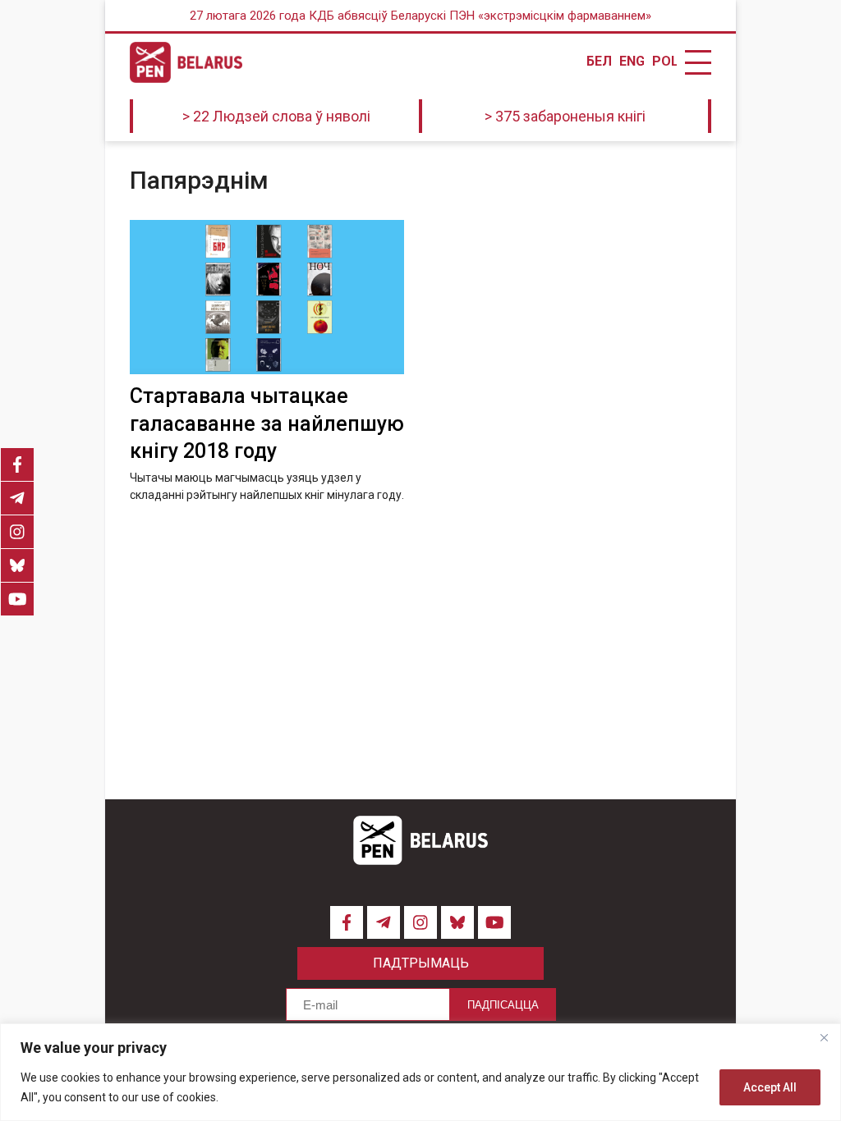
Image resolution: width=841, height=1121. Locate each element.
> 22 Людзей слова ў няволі (276, 116)
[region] (420, 1072)
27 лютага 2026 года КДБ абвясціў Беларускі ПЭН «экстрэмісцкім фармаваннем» (420, 15)
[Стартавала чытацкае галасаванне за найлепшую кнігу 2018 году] (267, 297)
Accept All (770, 1087)
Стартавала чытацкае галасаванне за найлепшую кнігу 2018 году (267, 424)
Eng (631, 61)
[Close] (824, 1037)
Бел (598, 61)
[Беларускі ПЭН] (186, 62)
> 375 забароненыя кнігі (565, 116)
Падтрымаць (421, 963)
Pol (664, 61)
